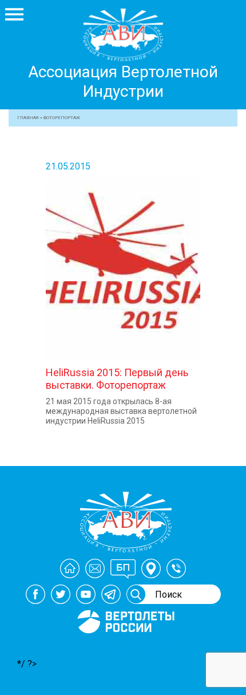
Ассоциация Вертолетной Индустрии (123, 81)
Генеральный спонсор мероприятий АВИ (124, 647)
